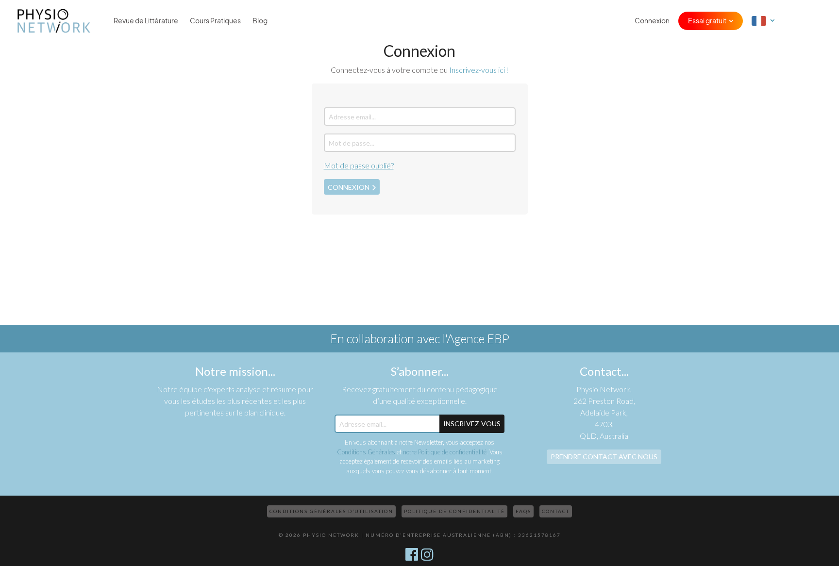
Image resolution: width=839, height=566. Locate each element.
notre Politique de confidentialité (445, 452)
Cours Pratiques (215, 21)
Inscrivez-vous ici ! (478, 69)
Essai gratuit (707, 21)
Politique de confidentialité (454, 511)
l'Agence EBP (475, 338)
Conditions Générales (366, 452)
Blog (260, 21)
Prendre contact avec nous (604, 456)
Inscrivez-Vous (472, 423)
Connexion (652, 21)
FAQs (523, 511)
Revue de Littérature (146, 21)
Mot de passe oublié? (359, 165)
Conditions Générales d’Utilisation (331, 511)
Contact (556, 511)
